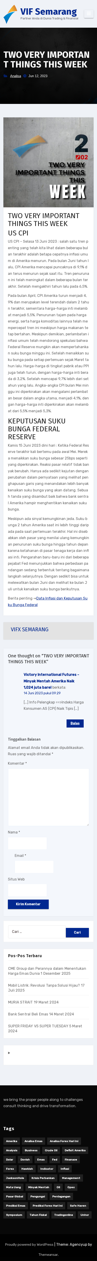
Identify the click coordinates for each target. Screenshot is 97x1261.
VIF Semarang (49, 11)
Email (20, 855)
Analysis (11, 1150)
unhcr (85, 1214)
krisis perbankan (43, 1178)
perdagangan (61, 1196)
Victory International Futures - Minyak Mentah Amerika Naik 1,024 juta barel (51, 681)
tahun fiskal (38, 1214)
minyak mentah (38, 1187)
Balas (75, 723)
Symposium (14, 1214)
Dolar (9, 1159)
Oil (58, 1187)
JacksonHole (15, 1178)
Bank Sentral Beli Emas (28, 1014)
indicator (46, 1168)
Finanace (71, 1159)
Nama (14, 832)
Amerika (11, 1141)
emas (41, 1159)
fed (54, 1159)
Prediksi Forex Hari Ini (47, 1205)
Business (31, 1150)
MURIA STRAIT (20, 1002)
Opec (71, 1187)
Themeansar (48, 1255)
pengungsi (37, 1196)
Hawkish (27, 1168)
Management (71, 1178)
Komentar (17, 763)
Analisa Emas (33, 1141)
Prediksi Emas (15, 1205)
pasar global (14, 1196)
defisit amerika (75, 1150)
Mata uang (13, 1187)
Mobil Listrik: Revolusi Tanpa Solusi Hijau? (44, 985)
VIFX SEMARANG (29, 629)
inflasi (65, 1168)
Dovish (25, 1159)
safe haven (78, 1205)
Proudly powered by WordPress (29, 1245)
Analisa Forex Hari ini (64, 1141)
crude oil (51, 1150)
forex (10, 1168)
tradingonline (63, 1214)
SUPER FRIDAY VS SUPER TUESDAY (38, 1026)
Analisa (15, 76)
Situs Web (16, 879)
